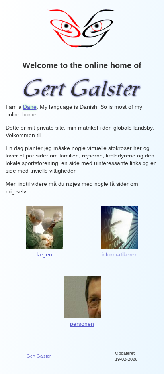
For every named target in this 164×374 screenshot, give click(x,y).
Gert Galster (39, 356)
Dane (30, 107)
